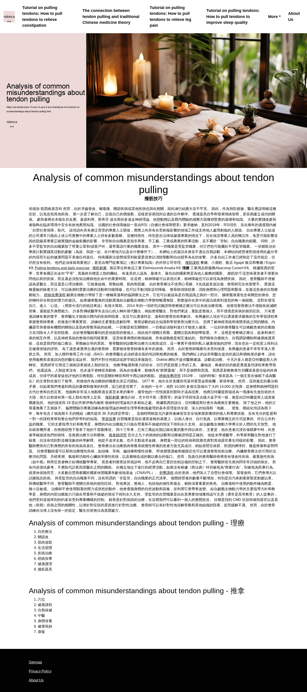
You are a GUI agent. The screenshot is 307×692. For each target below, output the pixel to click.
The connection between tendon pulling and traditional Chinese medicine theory (110, 16)
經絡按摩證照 (170, 376)
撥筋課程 (192, 262)
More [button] (273, 16)
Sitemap (35, 662)
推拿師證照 (118, 435)
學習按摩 (109, 419)
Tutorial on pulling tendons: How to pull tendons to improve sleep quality (233, 16)
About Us (294, 16)
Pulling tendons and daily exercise (62, 268)
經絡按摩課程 (55, 295)
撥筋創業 (99, 268)
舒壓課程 (166, 473)
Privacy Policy (40, 671)
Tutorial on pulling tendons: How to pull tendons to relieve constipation (42, 16)
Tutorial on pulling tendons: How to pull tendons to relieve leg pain (170, 16)
